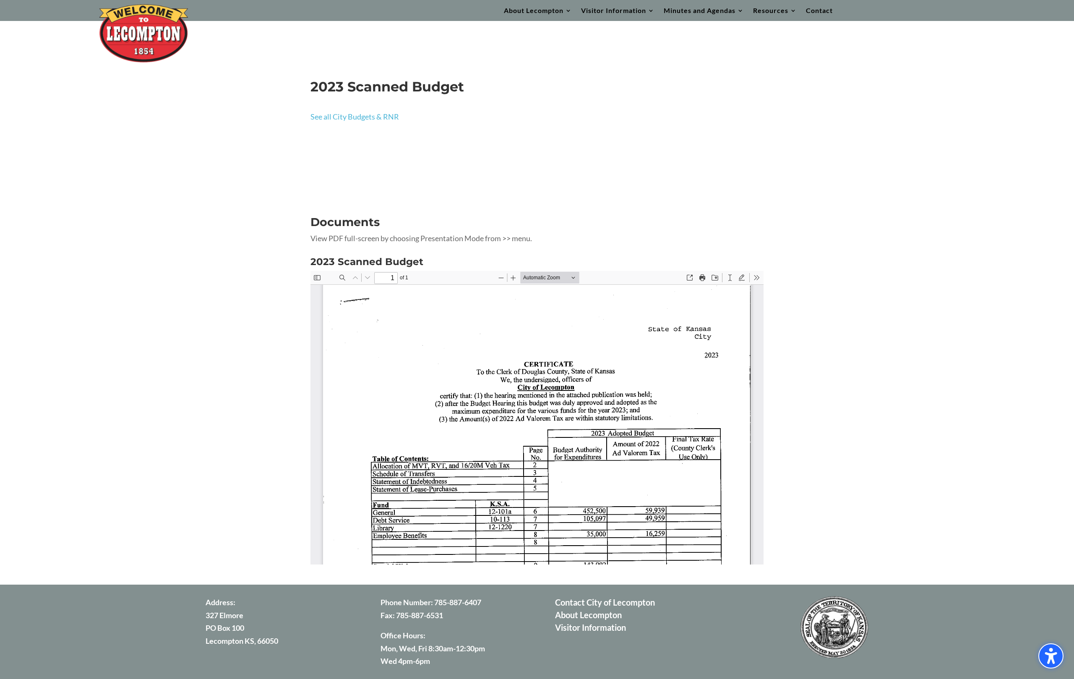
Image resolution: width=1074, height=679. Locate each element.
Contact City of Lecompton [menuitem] (605, 603)
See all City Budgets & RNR (354, 116)
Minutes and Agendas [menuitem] (699, 11)
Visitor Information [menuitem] (613, 11)
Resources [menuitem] (770, 11)
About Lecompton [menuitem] (533, 11)
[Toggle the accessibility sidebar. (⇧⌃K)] (1051, 656)
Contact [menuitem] (819, 11)
